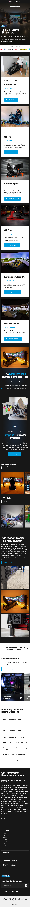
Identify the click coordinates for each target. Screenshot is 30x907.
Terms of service (17, 902)
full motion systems (17, 544)
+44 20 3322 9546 (10, 863)
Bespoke (5, 839)
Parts (4, 843)
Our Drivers (5, 837)
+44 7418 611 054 (10, 865)
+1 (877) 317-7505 (10, 864)
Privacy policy (11, 902)
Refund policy (6, 902)
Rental (4, 835)
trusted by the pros (6, 807)
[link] (12, 483)
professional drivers (21, 38)
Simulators (5, 833)
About (4, 845)
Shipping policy (23, 902)
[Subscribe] (26, 885)
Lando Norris (21, 93)
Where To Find (6, 841)
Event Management (7, 847)
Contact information (15, 904)
